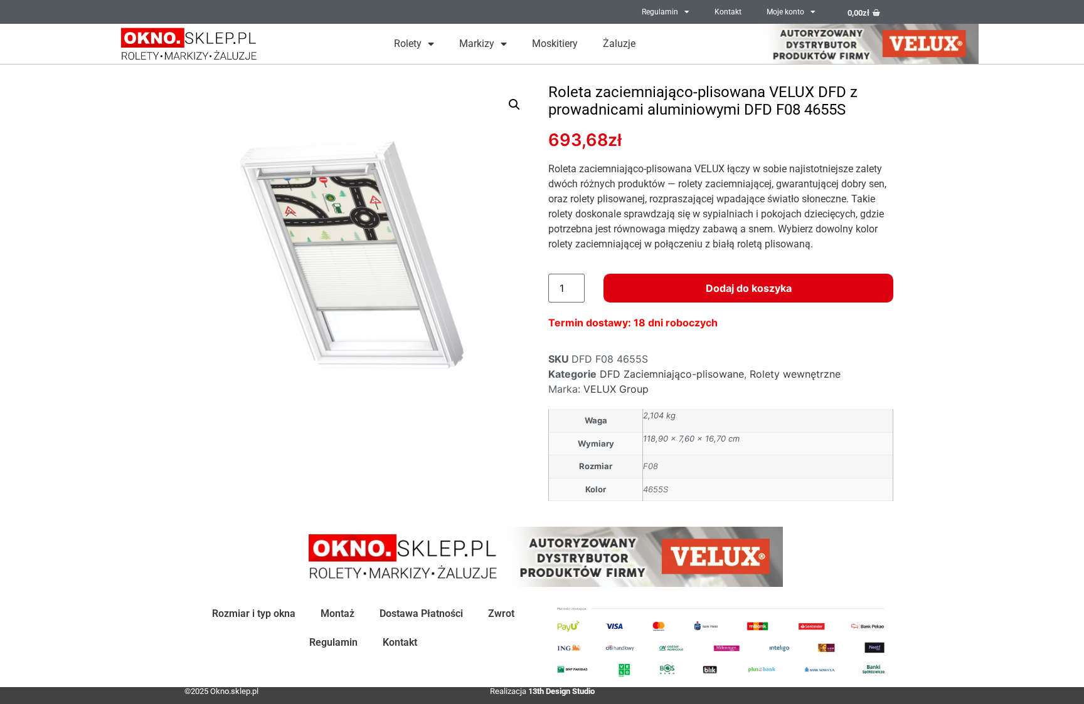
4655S (655, 489)
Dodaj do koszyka (749, 288)
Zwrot (501, 613)
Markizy (476, 43)
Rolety (408, 43)
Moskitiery (555, 43)
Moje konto (785, 12)
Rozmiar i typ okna (253, 613)
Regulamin (660, 12)
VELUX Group (616, 389)
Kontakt (728, 12)
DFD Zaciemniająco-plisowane (672, 374)
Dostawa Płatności (421, 613)
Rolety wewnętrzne (795, 374)
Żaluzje (619, 43)
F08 (650, 466)
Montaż (337, 613)
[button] (514, 104)
